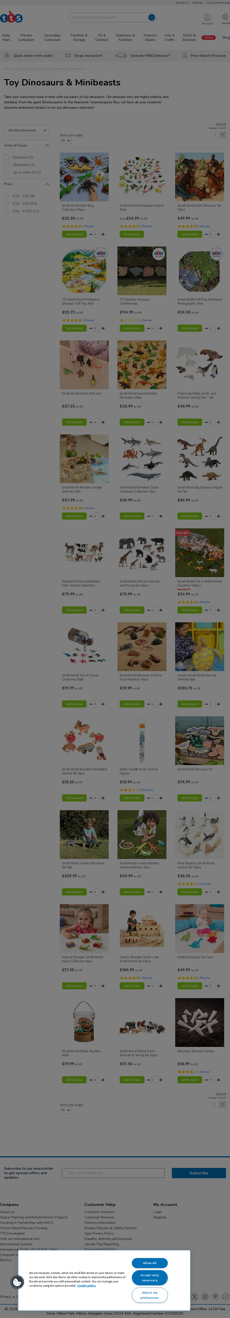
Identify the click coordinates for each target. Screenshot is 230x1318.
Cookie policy (86, 1285)
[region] (104, 1280)
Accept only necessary (150, 1277)
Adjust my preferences (150, 1295)
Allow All (150, 1263)
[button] (17, 1282)
